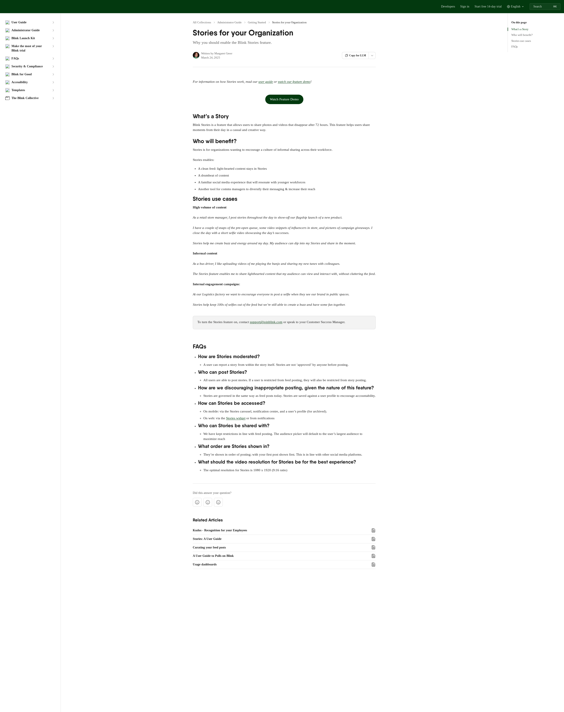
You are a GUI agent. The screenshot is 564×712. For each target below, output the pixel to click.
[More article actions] (372, 55)
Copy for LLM (357, 55)
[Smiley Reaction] (218, 502)
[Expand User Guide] (53, 22)
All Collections (202, 22)
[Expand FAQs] (53, 58)
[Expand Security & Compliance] (53, 66)
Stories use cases (521, 40)
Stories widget (235, 418)
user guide (265, 81)
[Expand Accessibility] (53, 82)
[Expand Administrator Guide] (53, 30)
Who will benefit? (522, 35)
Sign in (464, 6)
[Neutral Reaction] (207, 502)
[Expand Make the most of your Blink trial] (53, 46)
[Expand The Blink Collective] (53, 98)
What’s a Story (520, 29)
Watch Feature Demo (284, 99)
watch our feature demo (294, 81)
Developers (448, 6)
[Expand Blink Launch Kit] (53, 38)
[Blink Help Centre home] (4, 6)
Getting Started (257, 22)
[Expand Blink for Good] (53, 74)
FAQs (514, 46)
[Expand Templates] (53, 90)
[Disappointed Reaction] (197, 502)
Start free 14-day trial (488, 6)
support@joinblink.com (266, 322)
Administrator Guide (229, 22)
